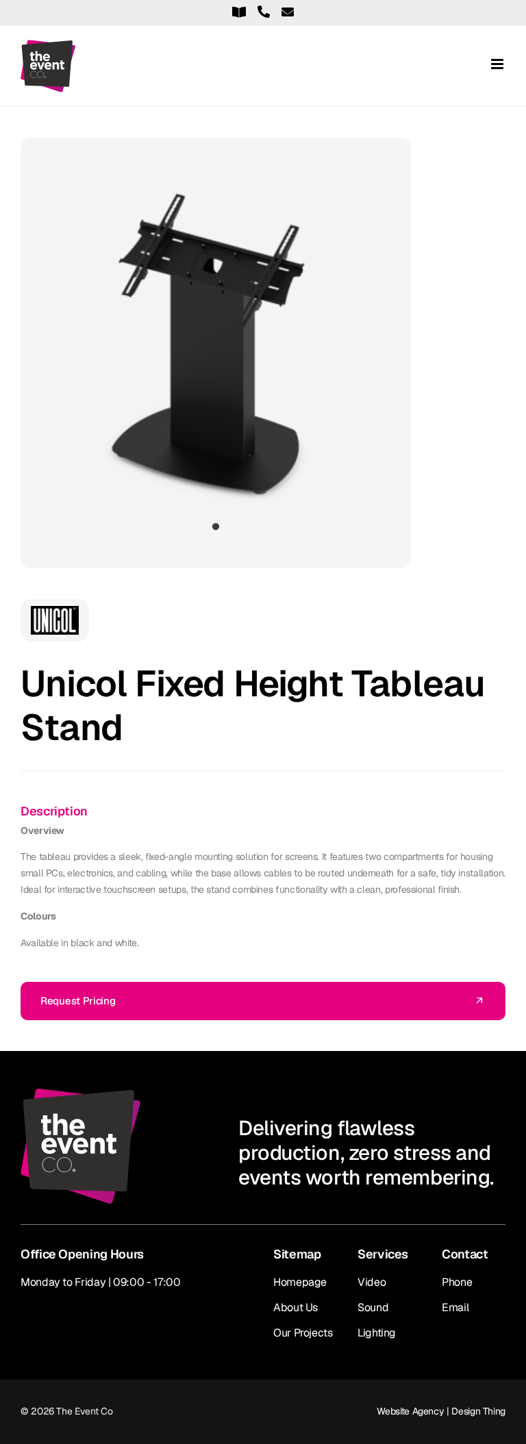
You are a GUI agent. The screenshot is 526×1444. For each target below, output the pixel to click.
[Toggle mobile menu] (498, 64)
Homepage (300, 1282)
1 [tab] (216, 527)
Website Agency (410, 1411)
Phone (457, 1282)
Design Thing (478, 1411)
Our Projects (303, 1333)
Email (455, 1307)
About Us (295, 1307)
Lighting (377, 1333)
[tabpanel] (215, 342)
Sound (373, 1307)
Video (372, 1282)
